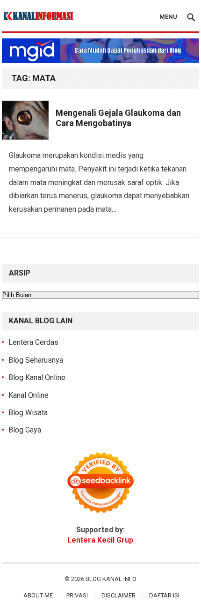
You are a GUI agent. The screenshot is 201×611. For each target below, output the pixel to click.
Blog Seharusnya (35, 360)
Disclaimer (118, 595)
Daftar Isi (164, 595)
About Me (38, 595)
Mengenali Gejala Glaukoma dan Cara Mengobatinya (118, 118)
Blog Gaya (24, 429)
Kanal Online (28, 395)
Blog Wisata (28, 412)
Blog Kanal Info (111, 578)
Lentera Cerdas (33, 342)
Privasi (77, 595)
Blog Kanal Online (36, 377)
